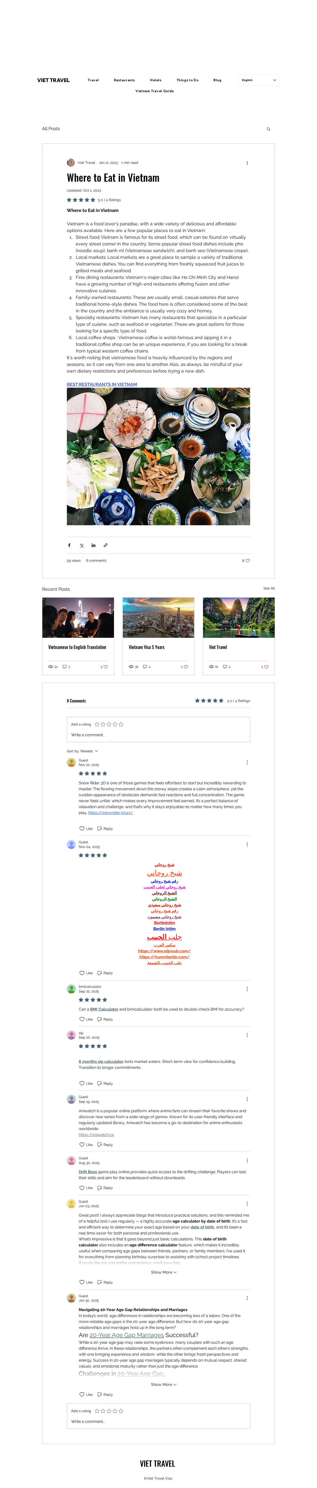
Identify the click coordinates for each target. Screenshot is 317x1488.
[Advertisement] (148, 34)
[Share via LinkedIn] (93, 545)
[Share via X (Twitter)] (81, 545)
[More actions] (247, 163)
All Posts (51, 128)
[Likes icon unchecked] (82, 829)
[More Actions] (247, 762)
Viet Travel (218, 647)
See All (269, 588)
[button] (93, 80)
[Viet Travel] (239, 618)
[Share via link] (105, 545)
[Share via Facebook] (69, 545)
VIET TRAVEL (53, 80)
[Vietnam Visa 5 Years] (158, 618)
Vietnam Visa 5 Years (146, 647)
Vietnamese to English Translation (77, 647)
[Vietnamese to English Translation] (78, 618)
